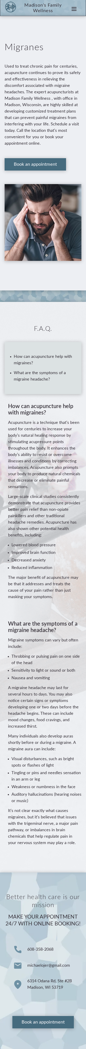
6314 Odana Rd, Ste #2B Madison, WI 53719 (49, 984)
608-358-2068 (40, 949)
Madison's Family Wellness (43, 8)
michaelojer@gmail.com (48, 965)
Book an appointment (35, 164)
